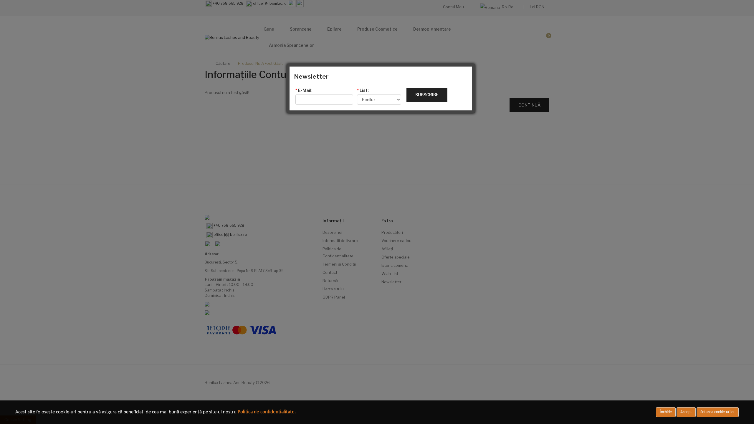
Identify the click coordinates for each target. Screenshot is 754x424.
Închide (666, 412)
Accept (686, 412)
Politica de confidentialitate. (267, 412)
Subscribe (427, 94)
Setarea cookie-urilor (717, 412)
